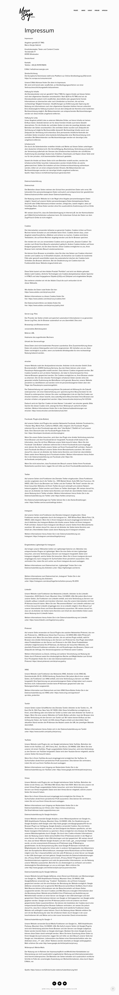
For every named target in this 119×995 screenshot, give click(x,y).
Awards (83, 10)
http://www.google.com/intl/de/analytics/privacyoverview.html (52, 867)
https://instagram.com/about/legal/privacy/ (49, 536)
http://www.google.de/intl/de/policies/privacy (60, 943)
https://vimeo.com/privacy (65, 807)
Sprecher (97, 10)
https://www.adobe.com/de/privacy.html (40, 292)
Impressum (104, 10)
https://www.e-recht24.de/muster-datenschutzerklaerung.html (54, 969)
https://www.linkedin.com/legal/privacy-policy (47, 620)
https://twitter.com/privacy (65, 495)
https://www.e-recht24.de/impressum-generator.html (50, 172)
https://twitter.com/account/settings (43, 502)
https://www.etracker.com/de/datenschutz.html (49, 410)
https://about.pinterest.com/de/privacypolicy (49, 661)
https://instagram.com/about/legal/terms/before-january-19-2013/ (54, 581)
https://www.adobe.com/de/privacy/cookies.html (46, 298)
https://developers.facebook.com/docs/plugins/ (46, 433)
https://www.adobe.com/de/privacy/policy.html (46, 305)
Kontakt (90, 10)
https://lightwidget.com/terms (69, 567)
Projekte (76, 10)
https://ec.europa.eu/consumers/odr (38, 78)
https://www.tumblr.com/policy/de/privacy (45, 731)
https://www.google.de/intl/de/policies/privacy (74, 769)
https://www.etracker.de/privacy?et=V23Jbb (74, 399)
